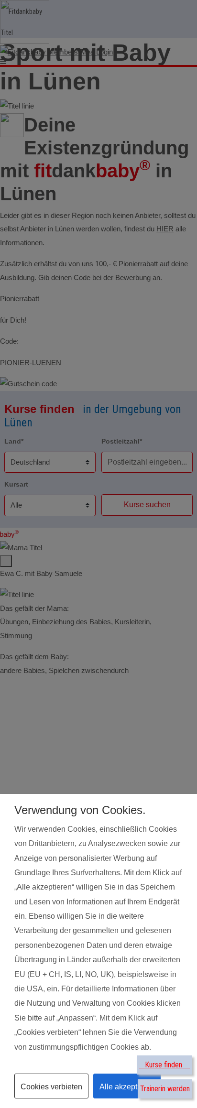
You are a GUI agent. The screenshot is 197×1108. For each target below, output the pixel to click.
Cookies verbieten (51, 1087)
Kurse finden (164, 1064)
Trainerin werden (165, 1088)
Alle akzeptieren (126, 1087)
